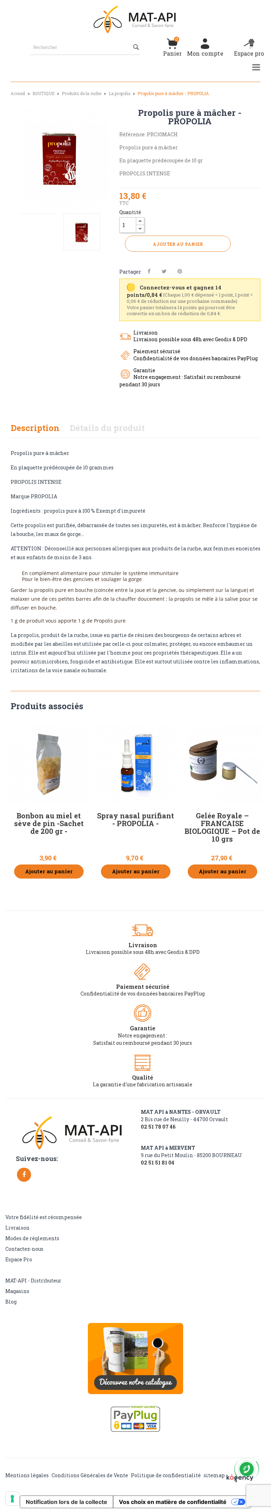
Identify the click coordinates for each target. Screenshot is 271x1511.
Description (35, 427)
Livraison (17, 1227)
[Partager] (149, 271)
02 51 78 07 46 (158, 1126)
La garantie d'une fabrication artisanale (142, 1084)
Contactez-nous (24, 1248)
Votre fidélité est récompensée (43, 1217)
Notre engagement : (142, 1035)
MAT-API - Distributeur (33, 1280)
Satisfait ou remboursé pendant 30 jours (142, 1042)
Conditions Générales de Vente (90, 1475)
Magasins (17, 1291)
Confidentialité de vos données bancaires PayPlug (142, 993)
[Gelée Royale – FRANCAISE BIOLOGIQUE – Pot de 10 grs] (222, 764)
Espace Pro (18, 1259)
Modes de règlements (32, 1238)
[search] (136, 47)
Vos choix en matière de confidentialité (173, 1501)
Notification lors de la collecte (66, 1501)
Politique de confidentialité (166, 1475)
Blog (11, 1301)
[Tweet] (164, 271)
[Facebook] (24, 1175)
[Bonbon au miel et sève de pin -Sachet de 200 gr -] (48, 764)
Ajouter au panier (178, 244)
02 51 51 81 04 (157, 1162)
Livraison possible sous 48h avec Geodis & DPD (143, 952)
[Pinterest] (180, 271)
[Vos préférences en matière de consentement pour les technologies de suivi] (12, 1498)
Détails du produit (107, 427)
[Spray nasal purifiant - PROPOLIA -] (135, 764)
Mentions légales (27, 1475)
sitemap (214, 1475)
